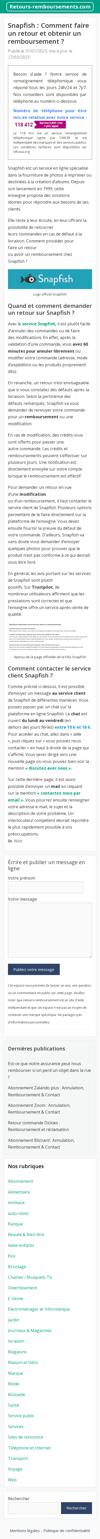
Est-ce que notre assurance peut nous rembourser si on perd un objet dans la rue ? (49, 1070)
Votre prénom (21, 878)
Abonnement (20, 1181)
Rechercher (19, 1498)
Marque (15, 1373)
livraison (16, 1341)
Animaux (16, 1202)
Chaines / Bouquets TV (30, 1277)
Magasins (17, 1352)
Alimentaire (19, 1192)
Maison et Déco (23, 1362)
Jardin (13, 1320)
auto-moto (18, 1213)
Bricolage (17, 1267)
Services (16, 1426)
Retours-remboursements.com (50, 6)
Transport (18, 1458)
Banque (15, 1224)
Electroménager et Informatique (39, 1309)
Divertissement (22, 1288)
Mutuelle (16, 1394)
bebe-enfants (21, 1245)
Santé (13, 1405)
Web (18, 841)
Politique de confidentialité (66, 1530)
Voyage (15, 1469)
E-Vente (15, 1298)
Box (11, 1256)
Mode (13, 1384)
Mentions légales (25, 1530)
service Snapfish (38, 324)
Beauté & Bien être (26, 1234)
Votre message (22, 899)
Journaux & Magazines (30, 1330)
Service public (21, 1416)
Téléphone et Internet (29, 1448)
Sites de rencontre (25, 1437)
